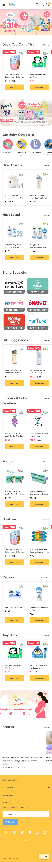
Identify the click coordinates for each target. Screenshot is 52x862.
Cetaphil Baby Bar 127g (14, 607)
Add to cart (14, 87)
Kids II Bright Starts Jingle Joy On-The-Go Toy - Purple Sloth (13, 434)
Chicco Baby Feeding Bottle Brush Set (38, 371)
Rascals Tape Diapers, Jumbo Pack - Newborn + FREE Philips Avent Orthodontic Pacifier (14, 492)
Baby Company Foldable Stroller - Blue (39, 434)
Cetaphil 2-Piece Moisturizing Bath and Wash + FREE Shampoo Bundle (38, 246)
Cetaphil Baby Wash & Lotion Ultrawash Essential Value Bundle (14, 246)
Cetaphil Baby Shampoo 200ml (39, 608)
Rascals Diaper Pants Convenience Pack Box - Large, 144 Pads (39, 492)
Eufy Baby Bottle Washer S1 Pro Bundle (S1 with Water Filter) (14, 196)
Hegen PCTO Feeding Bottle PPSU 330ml (13, 371)
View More (45, 578)
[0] (47, 4)
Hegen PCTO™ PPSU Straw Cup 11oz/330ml (38, 196)
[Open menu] (4, 5)
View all (46, 45)
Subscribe (10, 822)
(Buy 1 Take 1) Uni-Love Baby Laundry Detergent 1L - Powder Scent (14, 75)
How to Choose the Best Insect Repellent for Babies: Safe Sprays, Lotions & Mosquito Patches (22, 760)
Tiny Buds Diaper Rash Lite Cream (38, 75)
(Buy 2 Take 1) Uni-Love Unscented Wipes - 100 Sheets (39, 550)
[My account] (42, 4)
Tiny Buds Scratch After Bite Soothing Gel (39, 666)
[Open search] (37, 4)
